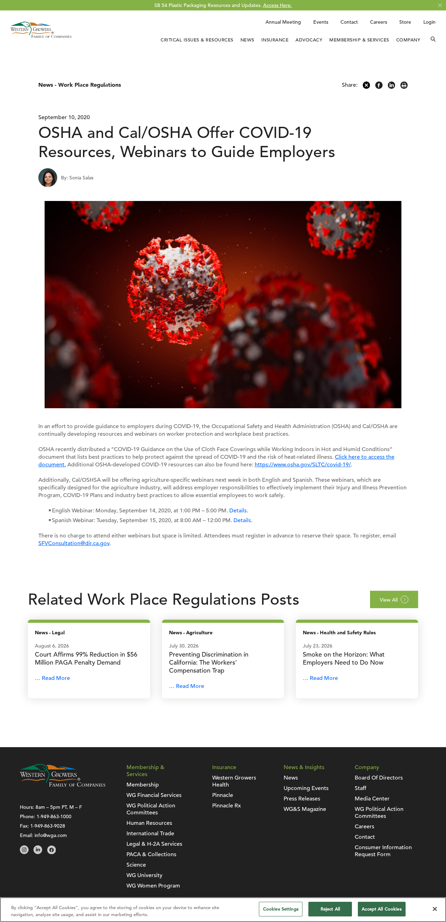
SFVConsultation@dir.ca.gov (73, 543)
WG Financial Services (154, 795)
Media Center (372, 798)
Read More (56, 678)
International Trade (150, 833)
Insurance (275, 40)
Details (238, 510)
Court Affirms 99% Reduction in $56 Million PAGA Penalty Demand (86, 658)
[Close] (435, 908)
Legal (58, 632)
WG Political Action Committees (150, 809)
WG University (144, 875)
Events (320, 22)
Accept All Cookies (381, 909)
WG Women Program (153, 885)
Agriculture (199, 632)
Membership (142, 784)
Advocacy (308, 40)
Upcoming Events (306, 788)
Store (405, 22)
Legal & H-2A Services (154, 843)
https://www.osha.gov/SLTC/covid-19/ (303, 464)
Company (408, 40)
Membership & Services (359, 40)
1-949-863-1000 (54, 816)
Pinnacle (222, 795)
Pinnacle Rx (226, 805)
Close (440, 5)
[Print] (404, 87)
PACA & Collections (151, 854)
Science (136, 864)
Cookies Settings (281, 909)
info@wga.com (50, 835)
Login (429, 22)
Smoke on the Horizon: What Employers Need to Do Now (344, 658)
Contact (349, 22)
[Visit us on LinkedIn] (37, 852)
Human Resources (149, 823)
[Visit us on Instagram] (24, 852)
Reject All (330, 909)
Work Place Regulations (89, 85)
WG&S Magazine (305, 809)
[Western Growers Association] (40, 39)
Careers (378, 22)
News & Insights (304, 767)
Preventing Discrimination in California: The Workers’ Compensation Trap (208, 662)
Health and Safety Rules (348, 632)
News (247, 40)
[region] (223, 909)
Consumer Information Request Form (383, 851)
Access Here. (277, 5)
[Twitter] (366, 87)
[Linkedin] (391, 87)
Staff (360, 788)
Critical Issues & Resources (197, 40)
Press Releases (302, 798)
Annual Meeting (283, 22)
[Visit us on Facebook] (51, 852)
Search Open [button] (433, 40)
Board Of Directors (379, 777)
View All (389, 600)
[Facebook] (379, 87)
